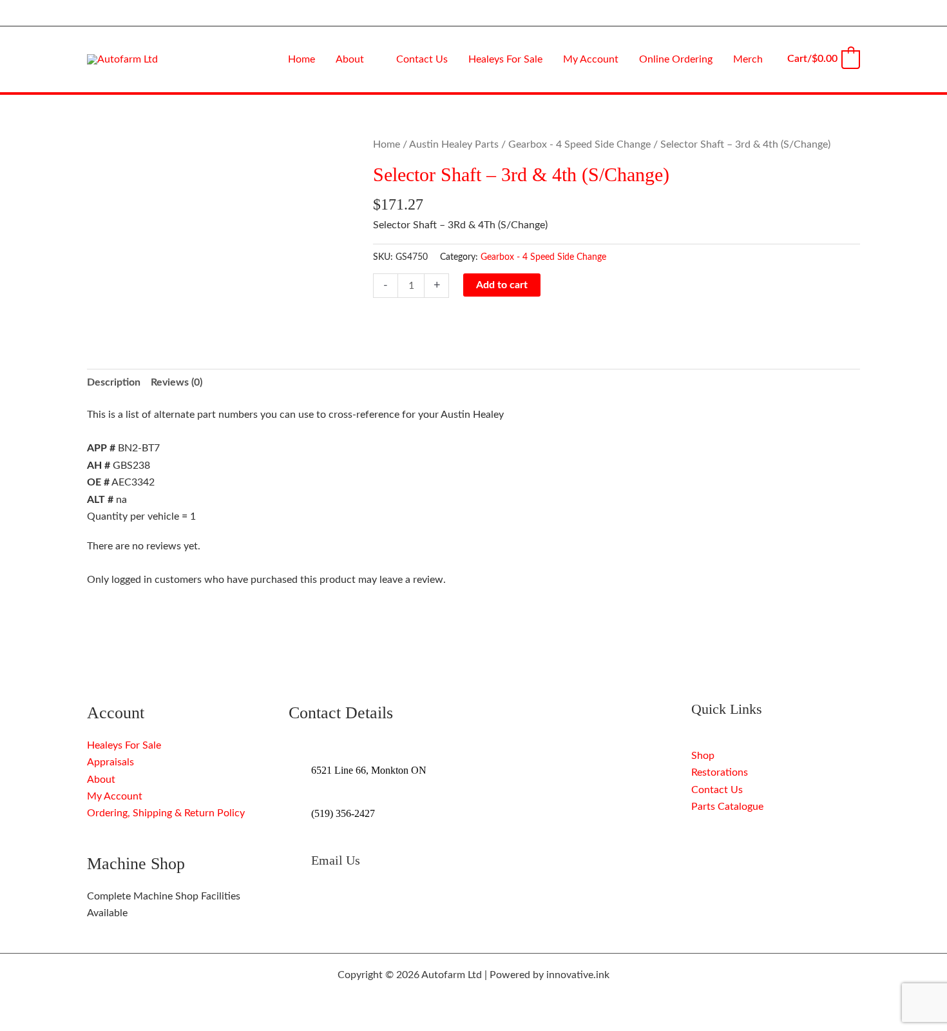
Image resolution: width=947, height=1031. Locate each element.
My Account (114, 796)
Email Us (335, 860)
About (101, 779)
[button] (370, 59)
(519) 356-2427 (343, 813)
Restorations (719, 772)
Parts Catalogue (727, 806)
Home (386, 144)
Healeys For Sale (124, 745)
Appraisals (110, 762)
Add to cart (502, 285)
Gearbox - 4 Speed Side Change (579, 144)
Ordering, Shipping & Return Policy (166, 813)
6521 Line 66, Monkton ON (368, 770)
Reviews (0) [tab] (176, 382)
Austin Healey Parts (454, 144)
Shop (702, 756)
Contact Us (717, 790)
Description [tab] (113, 382)
